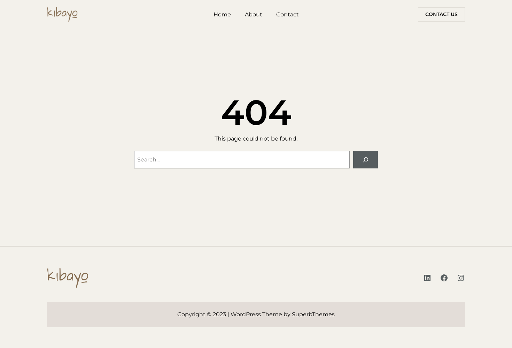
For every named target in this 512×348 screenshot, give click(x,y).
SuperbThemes (313, 314)
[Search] (365, 159)
